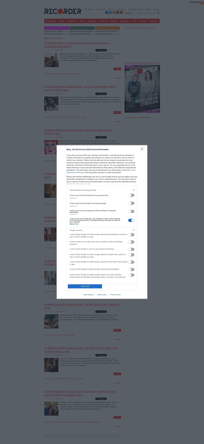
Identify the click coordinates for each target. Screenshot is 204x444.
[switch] (131, 195)
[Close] (143, 149)
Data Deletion (89, 295)
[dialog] (102, 222)
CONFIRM (85, 286)
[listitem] (102, 190)
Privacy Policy (115, 295)
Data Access (102, 295)
